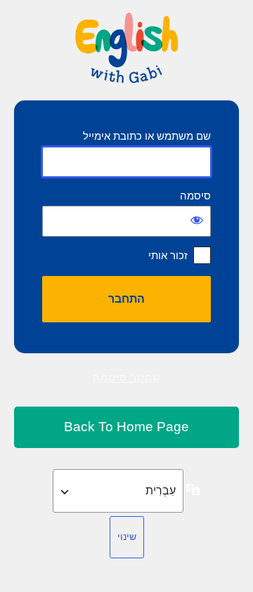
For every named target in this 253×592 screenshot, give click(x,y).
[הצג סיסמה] (197, 220)
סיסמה (195, 196)
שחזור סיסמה (127, 377)
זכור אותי (168, 255)
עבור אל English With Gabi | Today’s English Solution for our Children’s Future (126, 427)
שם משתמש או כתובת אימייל (147, 136)
